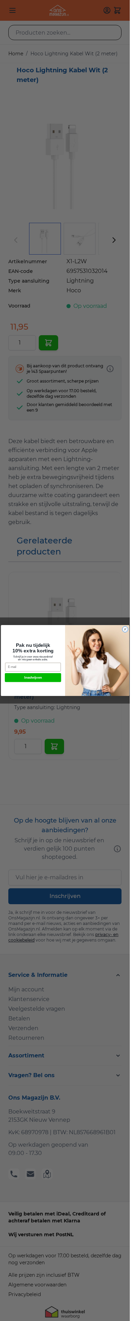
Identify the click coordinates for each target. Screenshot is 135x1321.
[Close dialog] (125, 629)
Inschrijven (33, 677)
